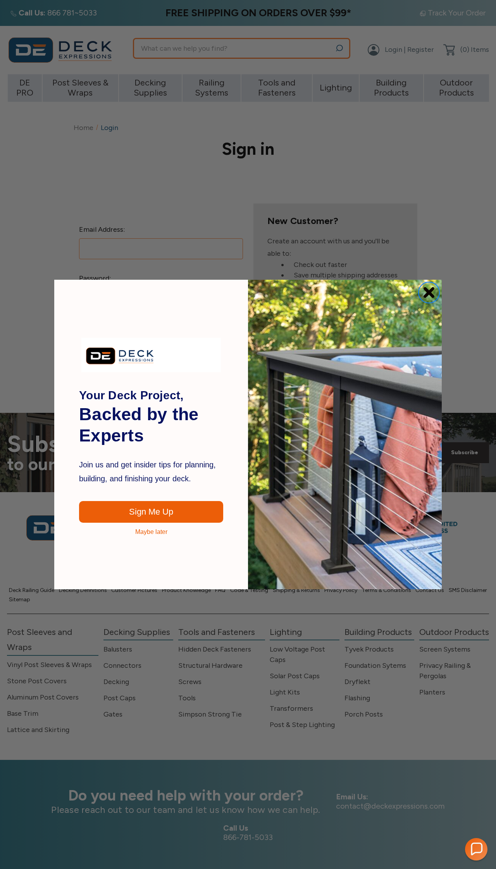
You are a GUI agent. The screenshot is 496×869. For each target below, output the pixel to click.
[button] (476, 849)
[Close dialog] (429, 292)
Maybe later (151, 532)
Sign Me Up (151, 512)
